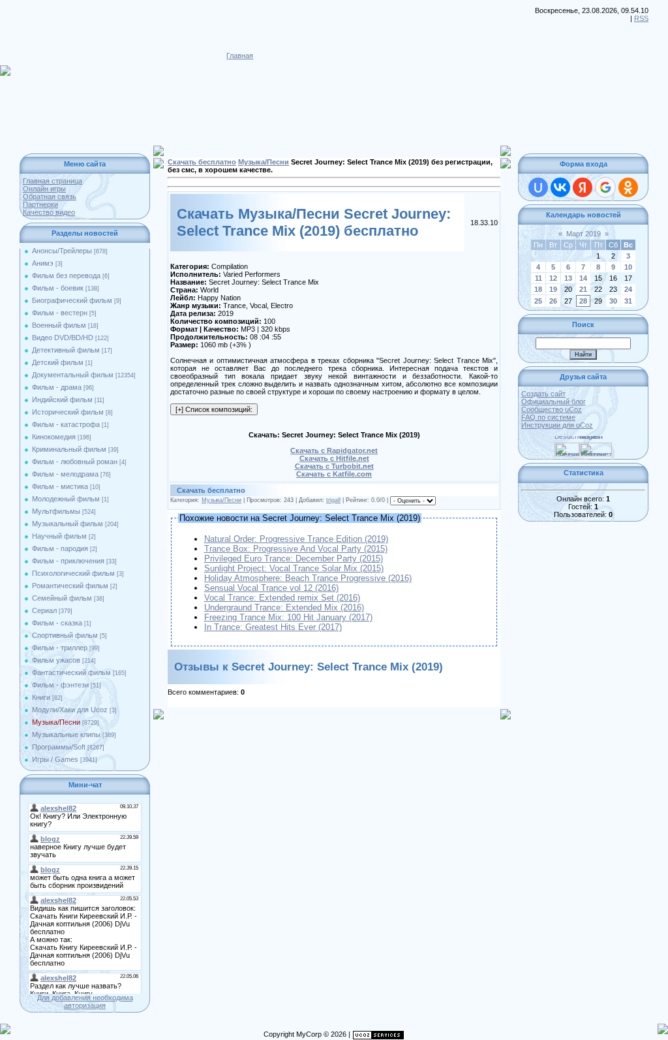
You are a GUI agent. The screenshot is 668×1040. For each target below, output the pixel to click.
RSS (641, 18)
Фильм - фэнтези (60, 685)
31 (628, 301)
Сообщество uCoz (551, 409)
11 (538, 278)
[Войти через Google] (605, 187)
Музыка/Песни (56, 722)
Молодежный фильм (66, 499)
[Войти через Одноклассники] (628, 187)
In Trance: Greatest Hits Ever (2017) (273, 627)
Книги (41, 697)
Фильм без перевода (66, 275)
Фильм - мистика (60, 486)
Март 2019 (583, 234)
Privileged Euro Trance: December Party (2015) (293, 558)
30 (613, 301)
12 (553, 278)
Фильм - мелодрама (65, 474)
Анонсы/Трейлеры (62, 251)
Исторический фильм (68, 412)
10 (628, 267)
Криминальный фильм (69, 449)
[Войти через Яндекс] (582, 187)
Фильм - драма (57, 387)
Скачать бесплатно (202, 162)
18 (538, 289)
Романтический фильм (70, 586)
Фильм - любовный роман (74, 461)
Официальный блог (553, 401)
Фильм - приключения (68, 561)
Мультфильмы (56, 511)
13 (568, 278)
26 (553, 301)
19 (553, 289)
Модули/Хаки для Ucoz (70, 710)
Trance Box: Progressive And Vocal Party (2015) (295, 549)
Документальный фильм (73, 375)
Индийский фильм (62, 399)
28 (583, 301)
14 (583, 278)
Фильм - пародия (60, 548)
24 (628, 289)
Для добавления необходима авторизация (85, 1001)
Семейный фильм (62, 598)
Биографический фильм (72, 300)
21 (583, 289)
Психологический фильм (73, 573)
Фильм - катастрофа (66, 424)
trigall (333, 500)
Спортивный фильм (65, 635)
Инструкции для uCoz (557, 425)
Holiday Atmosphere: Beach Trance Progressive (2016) (308, 578)
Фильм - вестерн (59, 313)
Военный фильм (59, 325)
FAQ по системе (548, 417)
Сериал (44, 610)
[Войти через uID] (538, 187)
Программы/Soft (58, 747)
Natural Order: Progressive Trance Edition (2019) (296, 539)
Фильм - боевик (58, 288)
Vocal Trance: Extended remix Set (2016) (282, 598)
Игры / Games (55, 759)
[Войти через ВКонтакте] (560, 187)
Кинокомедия (54, 437)
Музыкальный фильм (67, 524)
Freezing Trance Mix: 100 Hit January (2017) (288, 617)
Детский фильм (58, 362)
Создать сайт (543, 394)
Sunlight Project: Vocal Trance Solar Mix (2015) (294, 568)
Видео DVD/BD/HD (62, 337)
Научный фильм (59, 536)
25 (538, 301)
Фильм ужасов (56, 660)
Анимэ (42, 263)
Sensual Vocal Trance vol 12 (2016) (271, 588)
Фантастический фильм (71, 672)
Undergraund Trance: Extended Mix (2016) (284, 607)
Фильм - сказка (57, 623)
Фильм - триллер (59, 648)
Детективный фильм (66, 350)
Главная (239, 55)
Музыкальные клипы (66, 734)
